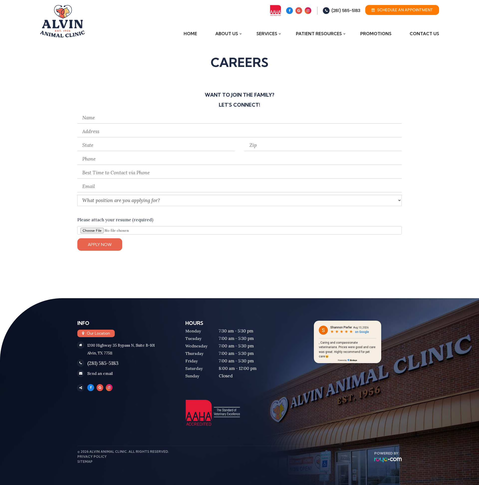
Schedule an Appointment (405, 10)
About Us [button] (226, 33)
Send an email (100, 373)
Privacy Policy (92, 457)
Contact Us (424, 33)
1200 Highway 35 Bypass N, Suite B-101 (121, 345)
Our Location (98, 333)
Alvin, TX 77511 (99, 353)
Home (190, 33)
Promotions (375, 33)
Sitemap (85, 462)
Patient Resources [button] (319, 33)
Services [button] (266, 33)
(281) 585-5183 (345, 10)
